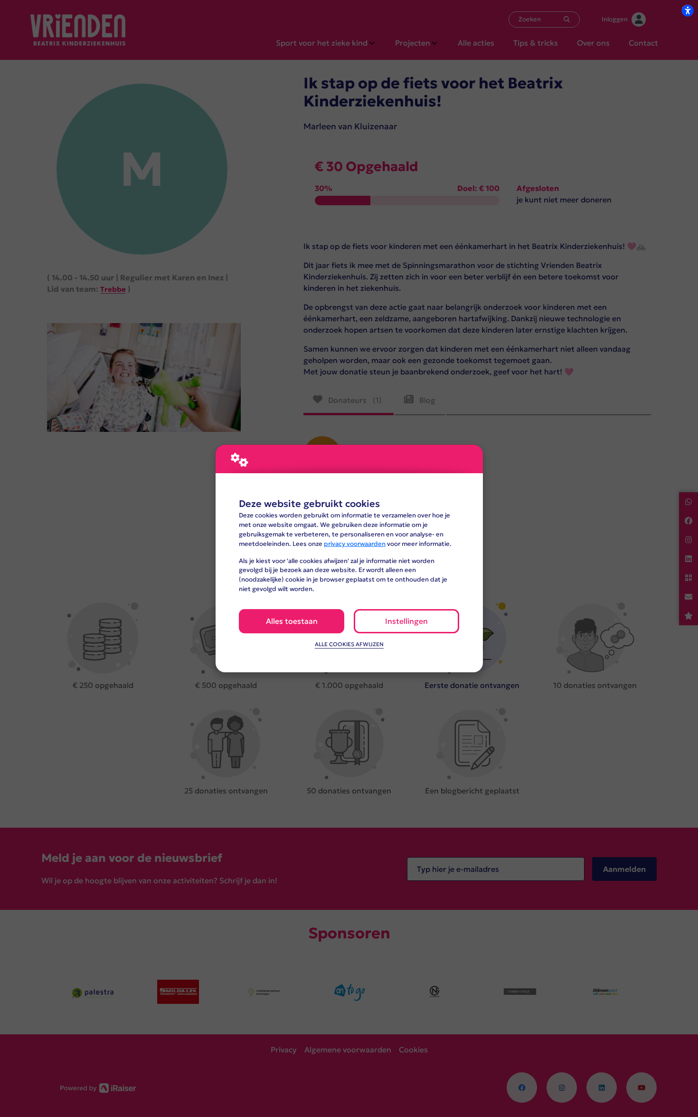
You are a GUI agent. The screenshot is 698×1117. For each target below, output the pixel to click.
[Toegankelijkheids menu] (687, 10)
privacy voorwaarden (355, 544)
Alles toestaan (292, 621)
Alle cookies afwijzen (349, 644)
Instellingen (406, 621)
